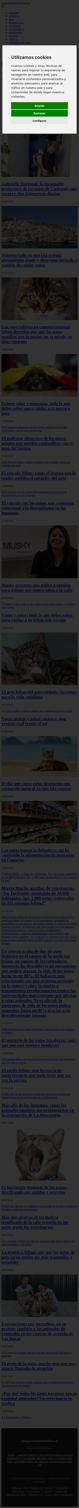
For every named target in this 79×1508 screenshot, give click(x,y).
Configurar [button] (39, 120)
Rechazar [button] (39, 113)
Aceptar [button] (39, 105)
